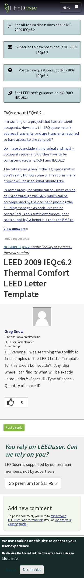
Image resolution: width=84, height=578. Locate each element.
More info (10, 558)
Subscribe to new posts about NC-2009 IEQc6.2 (46, 50)
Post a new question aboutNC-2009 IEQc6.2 (46, 73)
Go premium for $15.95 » (33, 483)
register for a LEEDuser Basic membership (37, 518)
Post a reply (14, 427)
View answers (14, 228)
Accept (10, 569)
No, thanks (32, 570)
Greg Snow (14, 331)
